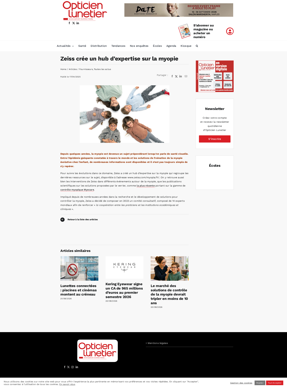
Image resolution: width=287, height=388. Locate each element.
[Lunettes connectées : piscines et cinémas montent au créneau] (79, 257)
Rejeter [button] (260, 383)
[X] (176, 76)
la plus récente (146, 185)
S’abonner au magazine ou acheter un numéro (203, 31)
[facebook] (69, 23)
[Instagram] (72, 367)
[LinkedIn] (180, 76)
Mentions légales (158, 343)
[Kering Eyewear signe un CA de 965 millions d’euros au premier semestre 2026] (125, 257)
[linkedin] (78, 23)
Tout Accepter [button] (274, 383)
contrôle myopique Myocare (77, 189)
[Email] (186, 76)
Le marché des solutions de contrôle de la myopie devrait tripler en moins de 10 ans (169, 294)
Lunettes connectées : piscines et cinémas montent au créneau (78, 290)
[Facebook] (172, 76)
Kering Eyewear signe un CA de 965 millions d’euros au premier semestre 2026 (124, 290)
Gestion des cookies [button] (241, 383)
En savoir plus (67, 384)
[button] (197, 46)
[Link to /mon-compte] (230, 31)
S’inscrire (214, 138)
